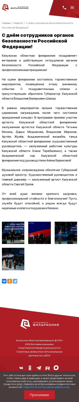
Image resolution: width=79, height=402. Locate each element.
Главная (6, 23)
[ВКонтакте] (4, 281)
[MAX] (56, 368)
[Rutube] (47, 368)
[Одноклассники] (9, 281)
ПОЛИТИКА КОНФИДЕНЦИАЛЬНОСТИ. (39, 348)
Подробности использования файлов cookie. (46, 387)
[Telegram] (15, 281)
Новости (18, 23)
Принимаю (39, 394)
